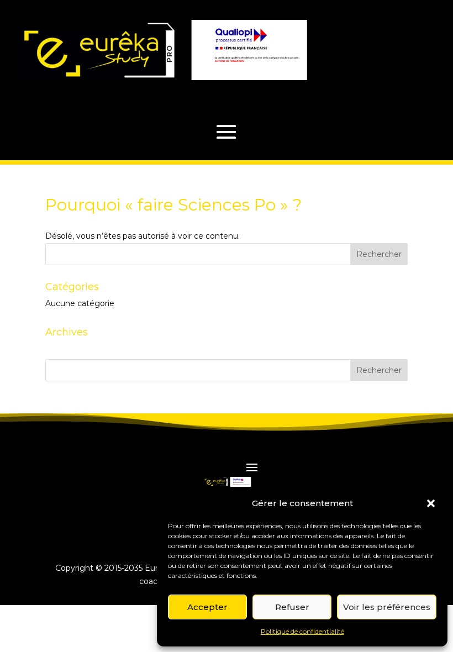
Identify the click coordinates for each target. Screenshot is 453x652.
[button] (430, 503)
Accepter (207, 607)
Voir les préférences (386, 607)
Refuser (292, 607)
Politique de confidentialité (302, 631)
